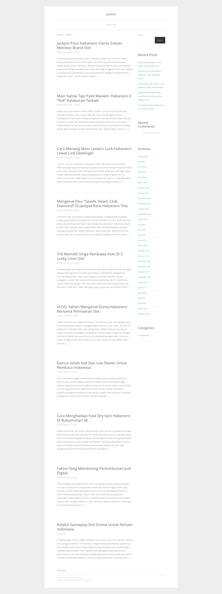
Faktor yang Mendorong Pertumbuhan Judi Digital (94, 470)
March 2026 (143, 182)
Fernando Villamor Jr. (82, 580)
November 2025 (144, 203)
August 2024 (143, 282)
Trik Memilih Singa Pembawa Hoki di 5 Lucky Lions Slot (90, 256)
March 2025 (143, 245)
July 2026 (141, 161)
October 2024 (143, 272)
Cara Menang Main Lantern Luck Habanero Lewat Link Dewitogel (94, 151)
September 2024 (144, 277)
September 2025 (144, 214)
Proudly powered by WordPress (70, 578)
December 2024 (144, 261)
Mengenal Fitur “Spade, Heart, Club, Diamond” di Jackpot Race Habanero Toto (92, 203)
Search (140, 35)
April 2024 (142, 303)
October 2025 (143, 209)
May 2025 (142, 235)
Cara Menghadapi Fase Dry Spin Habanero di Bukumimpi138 (93, 418)
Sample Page (111, 25)
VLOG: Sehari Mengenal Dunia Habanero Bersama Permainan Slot (92, 309)
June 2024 (142, 293)
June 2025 (142, 230)
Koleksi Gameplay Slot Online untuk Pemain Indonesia (95, 527)
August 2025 (143, 219)
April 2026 (142, 177)
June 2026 (142, 167)
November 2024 (144, 266)
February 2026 (144, 188)
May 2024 (142, 298)
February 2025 (144, 251)
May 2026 (142, 172)
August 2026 (143, 156)
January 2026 (143, 193)
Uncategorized (143, 335)
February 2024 (144, 314)
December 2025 (144, 198)
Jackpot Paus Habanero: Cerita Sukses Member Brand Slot (89, 45)
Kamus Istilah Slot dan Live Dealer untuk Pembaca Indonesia (92, 365)
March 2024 (143, 308)
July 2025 (141, 224)
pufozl (111, 14)
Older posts (61, 570)
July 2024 (141, 287)
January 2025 (143, 256)
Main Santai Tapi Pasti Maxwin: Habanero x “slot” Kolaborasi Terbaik (94, 98)
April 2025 (142, 240)
